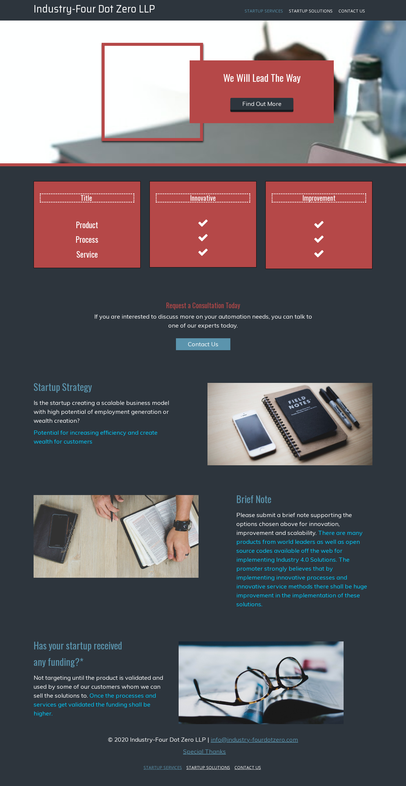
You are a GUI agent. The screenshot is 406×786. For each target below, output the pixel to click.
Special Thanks (204, 751)
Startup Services (264, 11)
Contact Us (352, 11)
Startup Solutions (311, 11)
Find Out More (261, 103)
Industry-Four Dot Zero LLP (94, 8)
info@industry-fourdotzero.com (254, 739)
